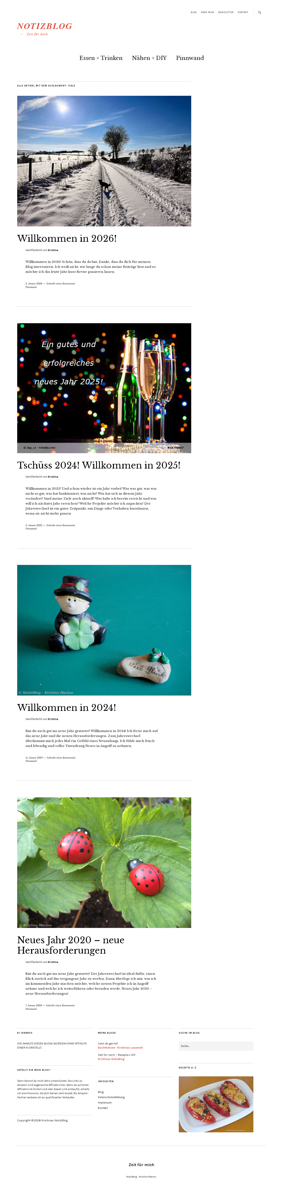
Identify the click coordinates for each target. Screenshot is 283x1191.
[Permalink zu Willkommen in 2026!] (104, 225)
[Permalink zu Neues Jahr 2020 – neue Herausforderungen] (104, 927)
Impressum (105, 1102)
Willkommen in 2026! (67, 238)
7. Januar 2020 (33, 1005)
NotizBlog (45, 26)
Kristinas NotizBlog (111, 1059)
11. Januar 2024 (34, 757)
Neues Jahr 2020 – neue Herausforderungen (71, 945)
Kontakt (243, 12)
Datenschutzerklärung (111, 1097)
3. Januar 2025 (33, 525)
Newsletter (226, 12)
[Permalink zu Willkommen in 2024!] (104, 694)
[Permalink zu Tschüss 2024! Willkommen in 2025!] (104, 452)
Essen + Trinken (101, 58)
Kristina (53, 250)
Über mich (207, 12)
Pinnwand (190, 58)
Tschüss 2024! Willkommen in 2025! (99, 465)
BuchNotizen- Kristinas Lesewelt (120, 1047)
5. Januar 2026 (33, 283)
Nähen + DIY (149, 58)
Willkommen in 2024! (66, 707)
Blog (194, 12)
